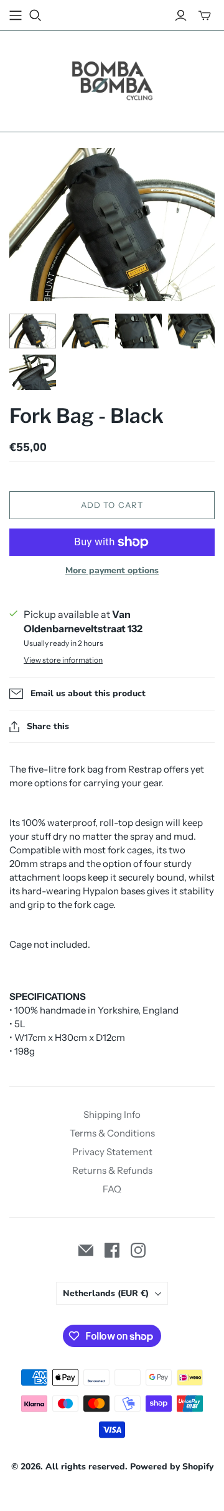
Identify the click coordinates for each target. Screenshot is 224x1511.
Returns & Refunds (112, 1170)
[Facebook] (112, 1250)
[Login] (180, 15)
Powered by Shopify (171, 1466)
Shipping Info (112, 1114)
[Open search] (35, 15)
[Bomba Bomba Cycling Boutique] (112, 79)
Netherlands (106, 1293)
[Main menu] (15, 15)
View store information (63, 660)
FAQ (112, 1189)
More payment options (112, 570)
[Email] (85, 1250)
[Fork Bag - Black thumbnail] (32, 331)
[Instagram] (138, 1250)
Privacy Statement (112, 1152)
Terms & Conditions (112, 1133)
